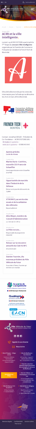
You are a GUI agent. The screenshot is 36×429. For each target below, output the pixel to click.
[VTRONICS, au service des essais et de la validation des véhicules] (18, 202)
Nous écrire (20, 347)
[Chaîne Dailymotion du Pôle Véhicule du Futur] (21, 336)
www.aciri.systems (10, 144)
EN (5, 2)
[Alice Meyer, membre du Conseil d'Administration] (18, 218)
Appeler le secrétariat (20, 342)
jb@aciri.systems (11, 142)
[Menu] (32, 9)
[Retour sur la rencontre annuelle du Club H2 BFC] (18, 245)
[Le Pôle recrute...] (18, 231)
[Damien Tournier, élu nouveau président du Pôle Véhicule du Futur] (18, 261)
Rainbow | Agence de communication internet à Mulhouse (18, 427)
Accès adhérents (30, 2)
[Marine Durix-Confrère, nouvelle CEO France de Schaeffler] (18, 166)
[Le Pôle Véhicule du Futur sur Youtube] (18, 336)
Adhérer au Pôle (9, 375)
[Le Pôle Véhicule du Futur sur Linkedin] (15, 336)
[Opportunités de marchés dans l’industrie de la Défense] (18, 185)
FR (2, 2)
